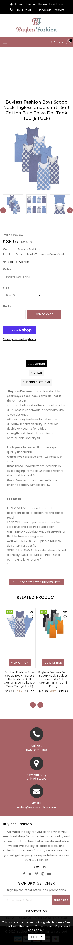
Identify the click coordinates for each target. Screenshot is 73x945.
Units (7, 306)
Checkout (44, 10)
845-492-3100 (24, 10)
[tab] (36, 363)
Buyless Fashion (17, 823)
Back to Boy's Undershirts (40, 582)
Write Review (13, 235)
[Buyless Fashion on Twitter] (30, 873)
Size (6, 287)
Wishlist (59, 10)
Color (7, 269)
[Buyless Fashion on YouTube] (49, 873)
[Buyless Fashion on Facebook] (24, 873)
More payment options (19, 339)
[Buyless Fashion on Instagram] (43, 873)
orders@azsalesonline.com (36, 807)
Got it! (36, 937)
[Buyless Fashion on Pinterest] (37, 873)
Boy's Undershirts (43, 75)
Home (21, 75)
